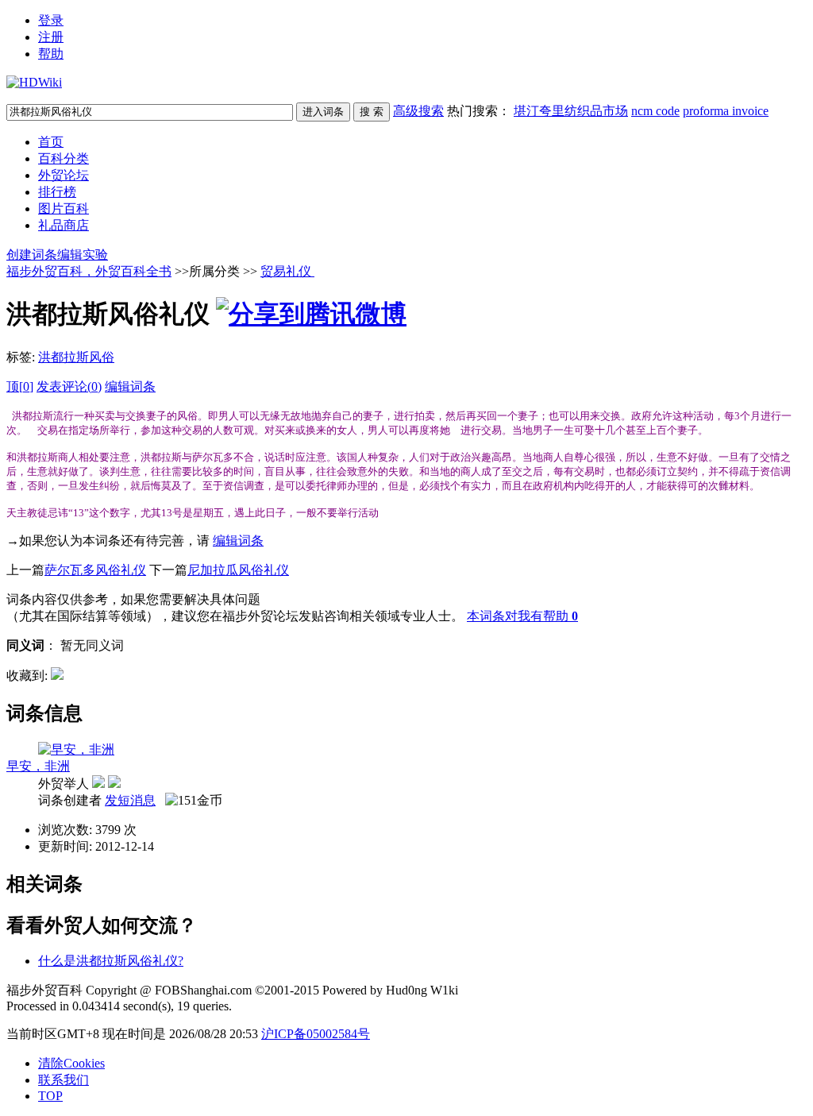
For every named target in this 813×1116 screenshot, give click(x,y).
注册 (51, 37)
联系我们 (63, 1080)
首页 (51, 142)
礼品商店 (63, 225)
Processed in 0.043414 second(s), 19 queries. (119, 1006)
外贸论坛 (63, 175)
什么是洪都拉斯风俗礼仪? (110, 960)
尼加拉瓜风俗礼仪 (238, 570)
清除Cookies (71, 1063)
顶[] (19, 386)
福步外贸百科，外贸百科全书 (88, 271)
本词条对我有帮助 (517, 616)
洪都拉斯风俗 (76, 357)
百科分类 (63, 158)
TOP (50, 1095)
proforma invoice (726, 111)
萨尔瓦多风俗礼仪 (95, 570)
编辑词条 (130, 386)
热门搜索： (608, 111)
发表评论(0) (69, 386)
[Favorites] (57, 675)
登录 (51, 20)
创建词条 (31, 254)
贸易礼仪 (287, 271)
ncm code (655, 111)
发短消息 (130, 800)
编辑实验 (82, 254)
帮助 (51, 53)
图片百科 (63, 208)
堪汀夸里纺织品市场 (571, 111)
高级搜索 (418, 111)
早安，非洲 (38, 766)
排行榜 (57, 192)
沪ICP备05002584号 (315, 1034)
